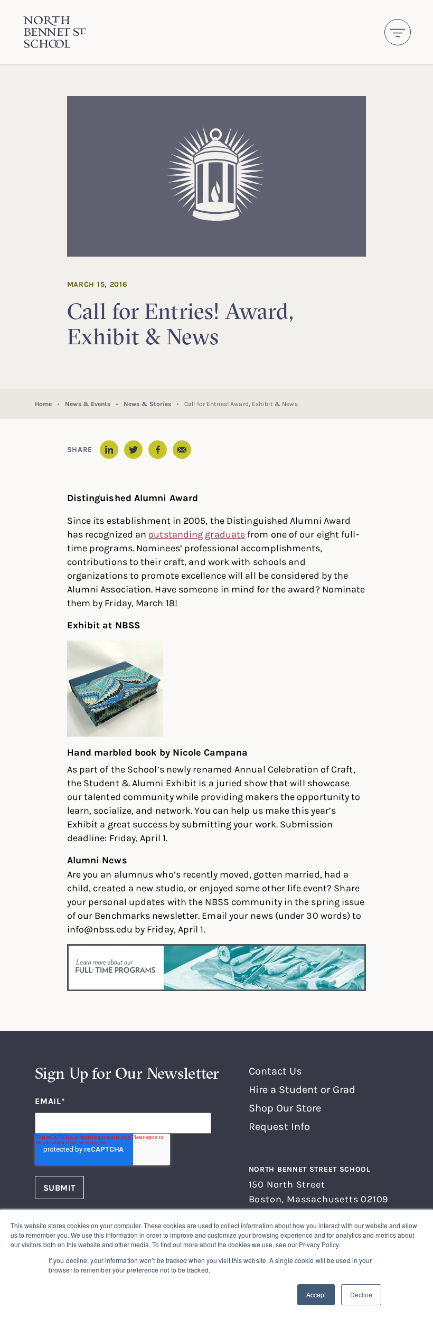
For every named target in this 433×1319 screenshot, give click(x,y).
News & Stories (147, 404)
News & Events (87, 404)
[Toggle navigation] (397, 32)
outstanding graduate (196, 534)
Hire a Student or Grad (302, 1089)
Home (43, 404)
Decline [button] (361, 1294)
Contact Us (275, 1070)
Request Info (279, 1126)
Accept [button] (316, 1294)
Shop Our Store (285, 1107)
